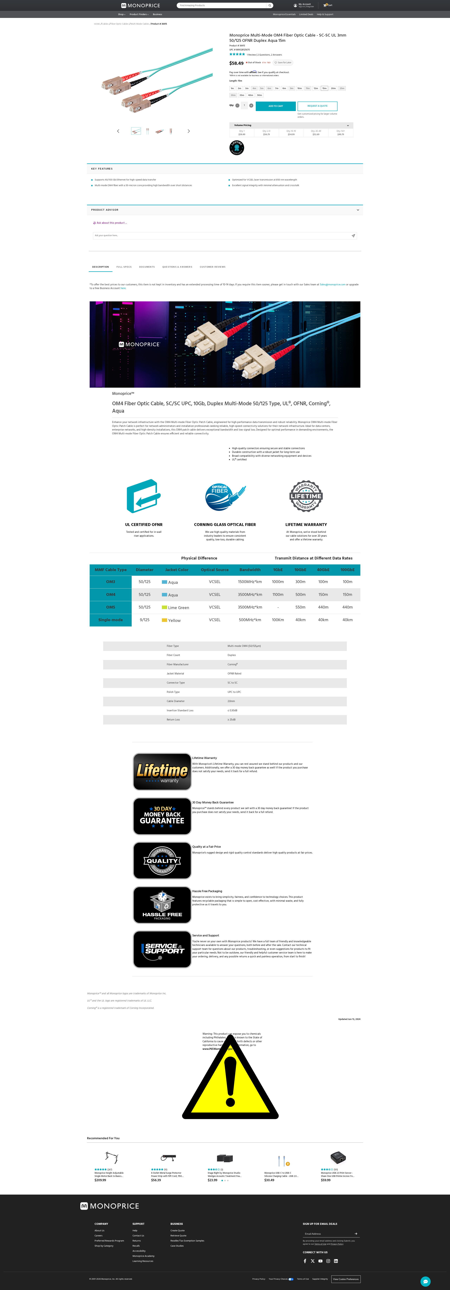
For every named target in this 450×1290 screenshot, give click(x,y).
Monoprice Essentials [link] (284, 14)
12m (316, 88)
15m (324, 88)
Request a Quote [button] (317, 106)
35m (242, 95)
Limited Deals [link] (306, 14)
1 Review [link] (251, 55)
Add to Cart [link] (276, 106)
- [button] (237, 106)
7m (276, 88)
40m (250, 95)
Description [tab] (100, 267)
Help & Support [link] (325, 14)
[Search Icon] (269, 5)
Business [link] (157, 14)
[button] (303, 5)
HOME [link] (97, 24)
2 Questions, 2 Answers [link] (270, 55)
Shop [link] (121, 14)
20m (333, 88)
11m (308, 88)
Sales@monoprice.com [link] (332, 285)
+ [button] (251, 106)
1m (232, 88)
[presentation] (100, 267)
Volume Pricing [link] (242, 125)
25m (342, 88)
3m (247, 88)
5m (261, 88)
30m (233, 95)
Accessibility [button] (139, 1251)
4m (254, 88)
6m (269, 88)
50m (259, 95)
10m (299, 88)
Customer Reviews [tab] (213, 267)
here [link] (123, 288)
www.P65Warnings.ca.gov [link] (217, 1049)
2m (239, 88)
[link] (140, 5)
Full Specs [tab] (124, 267)
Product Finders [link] (138, 14)
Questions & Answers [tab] (177, 267)
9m (291, 88)
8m (284, 88)
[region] (225, 230)
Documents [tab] (147, 267)
